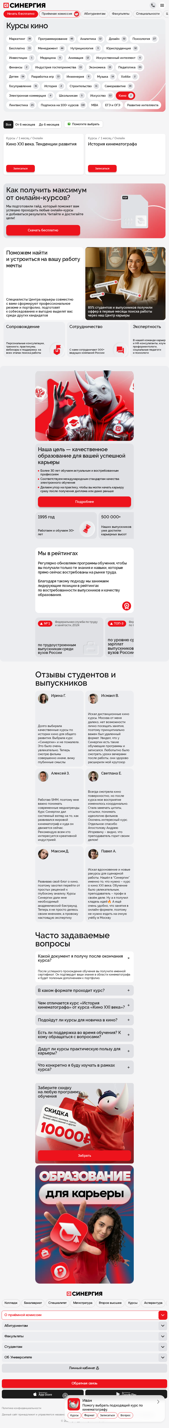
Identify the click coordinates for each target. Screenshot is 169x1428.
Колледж (11, 1303)
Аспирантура (153, 1303)
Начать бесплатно (20, 13)
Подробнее (84, 502)
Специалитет (57, 1303)
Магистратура (82, 1303)
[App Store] (43, 1394)
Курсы (132, 1303)
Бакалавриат (33, 1303)
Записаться (107, 1415)
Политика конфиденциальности (21, 1408)
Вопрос (125, 1415)
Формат (89, 1415)
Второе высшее (110, 1303)
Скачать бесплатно (43, 230)
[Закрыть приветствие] (65, 1395)
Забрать (84, 1156)
